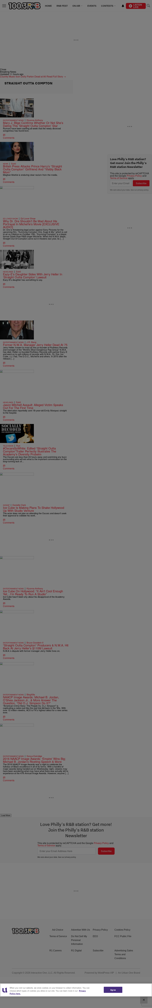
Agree (113, 989)
